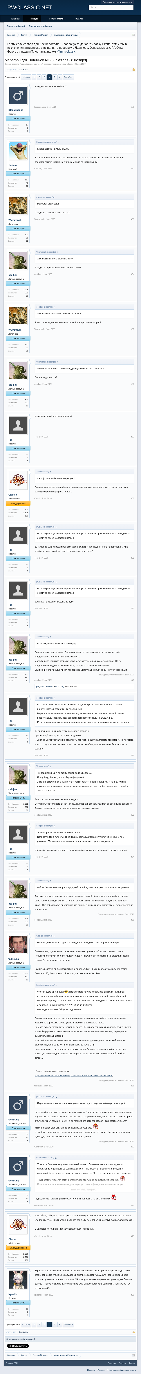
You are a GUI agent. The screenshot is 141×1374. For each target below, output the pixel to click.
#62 (132, 169)
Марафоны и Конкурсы (31, 64)
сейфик (12, 275)
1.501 (25, 974)
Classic (70, 64)
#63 (132, 219)
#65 (132, 329)
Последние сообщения (40, 26)
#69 (132, 558)
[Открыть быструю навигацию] (133, 34)
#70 (132, 608)
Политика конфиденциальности (121, 1370)
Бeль (42, 687)
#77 (132, 1147)
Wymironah (14, 220)
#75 (132, 920)
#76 (132, 1086)
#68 (132, 498)
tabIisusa (13, 958)
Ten (10, 439)
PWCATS (79, 19)
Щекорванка (15, 110)
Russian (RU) (12, 1363)
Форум (34, 19)
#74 (132, 857)
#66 (132, 384)
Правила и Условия (96, 1370)
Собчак (12, 165)
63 (27, 296)
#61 (132, 107)
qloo (37, 687)
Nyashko (13, 1294)
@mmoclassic (66, 51)
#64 (132, 274)
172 (26, 235)
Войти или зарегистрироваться (117, 2)
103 (26, 516)
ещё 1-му (59, 687)
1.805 (25, 290)
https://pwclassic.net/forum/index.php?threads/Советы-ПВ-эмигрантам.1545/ (73, 1075)
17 (27, 125)
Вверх (132, 1363)
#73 (132, 815)
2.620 (25, 510)
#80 (132, 1295)
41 (27, 454)
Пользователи (56, 19)
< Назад (26, 77)
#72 (132, 755)
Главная (15, 19)
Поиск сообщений (16, 26)
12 (27, 1309)
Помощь (112, 1363)
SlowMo (49, 687)
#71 (132, 680)
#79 (132, 1236)
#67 (132, 437)
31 (27, 1134)
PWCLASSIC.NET (29, 7)
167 (26, 180)
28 (27, 186)
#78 (132, 1205)
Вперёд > (68, 77)
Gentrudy (13, 1119)
